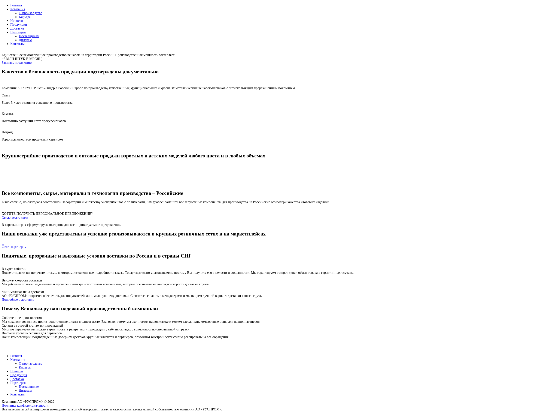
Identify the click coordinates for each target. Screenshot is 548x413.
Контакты (17, 44)
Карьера (25, 17)
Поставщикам (29, 36)
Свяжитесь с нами (15, 217)
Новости (16, 20)
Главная (16, 5)
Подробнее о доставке (18, 299)
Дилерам (25, 40)
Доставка (17, 28)
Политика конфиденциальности (25, 405)
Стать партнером (14, 247)
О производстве (30, 13)
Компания (17, 9)
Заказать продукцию (17, 62)
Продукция (18, 24)
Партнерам (18, 32)
